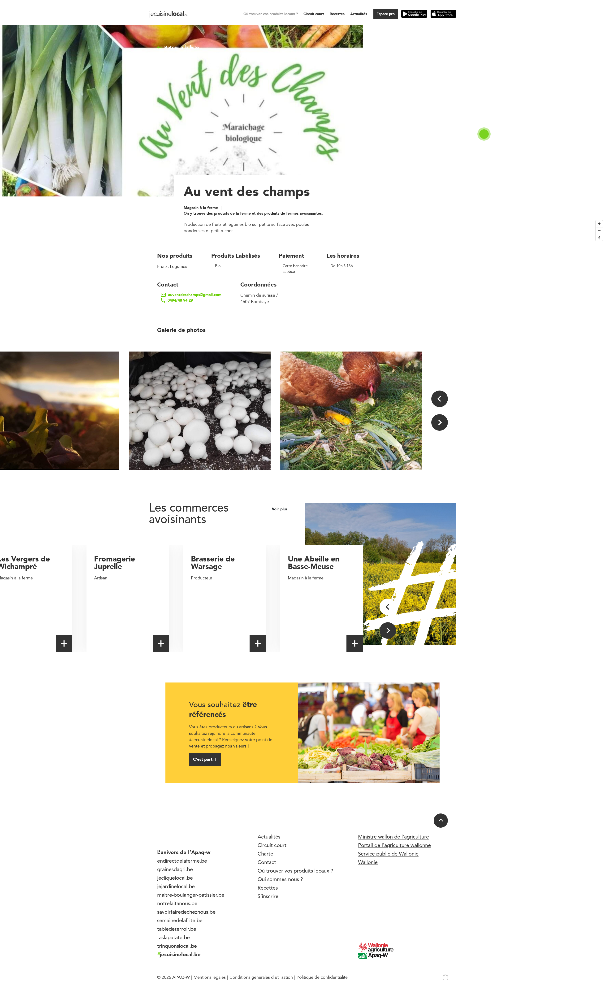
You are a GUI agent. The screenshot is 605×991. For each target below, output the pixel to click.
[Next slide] (439, 422)
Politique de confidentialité (322, 977)
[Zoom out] (599, 230)
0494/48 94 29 (180, 300)
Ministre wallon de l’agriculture (393, 837)
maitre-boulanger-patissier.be (190, 895)
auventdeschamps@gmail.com (194, 295)
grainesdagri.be (175, 869)
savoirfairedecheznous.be (186, 912)
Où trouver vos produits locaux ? (270, 14)
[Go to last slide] (439, 399)
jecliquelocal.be (175, 878)
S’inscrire (268, 896)
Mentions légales (210, 977)
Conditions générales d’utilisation (261, 977)
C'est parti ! (205, 759)
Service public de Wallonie (388, 854)
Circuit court (313, 14)
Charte (265, 854)
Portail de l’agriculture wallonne (394, 845)
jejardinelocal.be (176, 886)
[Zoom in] (599, 223)
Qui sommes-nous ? (280, 879)
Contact (267, 862)
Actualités (358, 14)
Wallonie (368, 862)
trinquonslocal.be (177, 946)
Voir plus (280, 509)
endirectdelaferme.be (182, 861)
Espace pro (385, 14)
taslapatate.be (173, 937)
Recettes (337, 14)
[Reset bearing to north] (599, 237)
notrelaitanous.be (177, 903)
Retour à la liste (181, 47)
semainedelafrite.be (180, 920)
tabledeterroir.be (176, 929)
